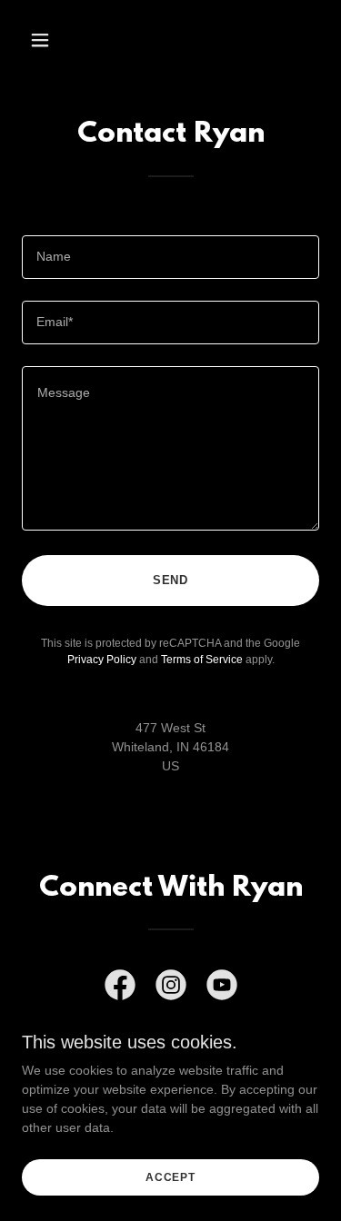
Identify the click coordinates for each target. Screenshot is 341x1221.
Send (171, 580)
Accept (170, 1177)
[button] (56, 40)
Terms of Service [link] (202, 659)
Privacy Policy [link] (101, 659)
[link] (120, 988)
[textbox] (170, 257)
